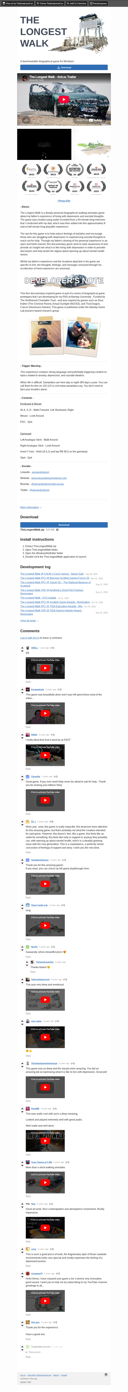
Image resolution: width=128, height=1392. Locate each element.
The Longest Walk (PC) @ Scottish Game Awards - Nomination (55, 602)
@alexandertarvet (39, 490)
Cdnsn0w (35, 776)
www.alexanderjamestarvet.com (49, 478)
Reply (28, 682)
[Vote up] (22, 647)
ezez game (36, 1021)
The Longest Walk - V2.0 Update (38, 597)
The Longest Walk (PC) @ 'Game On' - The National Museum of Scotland (55, 584)
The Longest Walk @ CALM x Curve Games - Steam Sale (52, 574)
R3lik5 (34, 735)
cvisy (33, 1249)
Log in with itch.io (29, 638)
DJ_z (33, 821)
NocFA (34, 947)
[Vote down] (22, 651)
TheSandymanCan (45, 962)
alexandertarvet (40, 472)
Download (66, 67)
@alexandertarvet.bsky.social (47, 484)
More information (29, 507)
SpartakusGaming (40, 860)
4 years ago (44, 947)
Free (29, 1382)
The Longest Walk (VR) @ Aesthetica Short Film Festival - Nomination (52, 592)
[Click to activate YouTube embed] (45, 668)
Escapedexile (37, 689)
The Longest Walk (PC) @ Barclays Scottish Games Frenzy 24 (54, 578)
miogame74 (36, 1273)
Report (56, 1375)
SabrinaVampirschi (40, 979)
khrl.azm (35, 1322)
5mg (33, 1204)
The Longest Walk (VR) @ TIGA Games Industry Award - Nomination (51, 612)
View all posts (28, 620)
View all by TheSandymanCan (39, 1375)
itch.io (22, 1375)
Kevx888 (35, 1108)
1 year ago (44, 648)
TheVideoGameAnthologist (44, 1063)
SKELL (34, 648)
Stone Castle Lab (39, 905)
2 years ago (51, 689)
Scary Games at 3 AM (41, 1162)
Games (23, 1382)
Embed (64, 1375)
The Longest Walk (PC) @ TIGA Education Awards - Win (51, 606)
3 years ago (42, 821)
